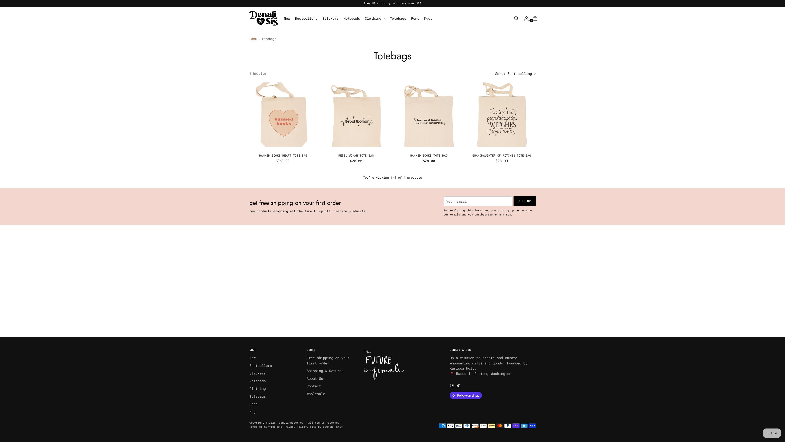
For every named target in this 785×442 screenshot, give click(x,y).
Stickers (257, 373)
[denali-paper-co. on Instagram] (452, 386)
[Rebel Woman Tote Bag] (356, 116)
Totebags (257, 396)
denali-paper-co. (292, 422)
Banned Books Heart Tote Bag (283, 155)
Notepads (257, 381)
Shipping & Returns (325, 370)
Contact (314, 386)
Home (253, 39)
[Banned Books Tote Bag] (429, 116)
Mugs (253, 411)
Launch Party (333, 426)
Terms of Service (262, 426)
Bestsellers (260, 365)
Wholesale (316, 393)
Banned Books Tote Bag (429, 155)
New (252, 357)
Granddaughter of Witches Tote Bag (501, 155)
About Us (315, 378)
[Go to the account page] (525, 18)
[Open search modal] (516, 18)
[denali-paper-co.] (263, 18)
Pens (253, 403)
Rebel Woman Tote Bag (356, 155)
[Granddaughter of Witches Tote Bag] (502, 116)
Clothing (257, 388)
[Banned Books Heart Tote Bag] (283, 116)
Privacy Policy (295, 426)
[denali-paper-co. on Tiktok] (458, 386)
